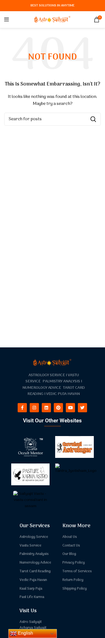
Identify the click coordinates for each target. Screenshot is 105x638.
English (25, 633)
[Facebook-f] (22, 407)
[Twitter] (82, 407)
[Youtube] (70, 407)
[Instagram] (34, 407)
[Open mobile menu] (6, 19)
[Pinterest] (58, 407)
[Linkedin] (46, 407)
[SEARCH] (93, 119)
